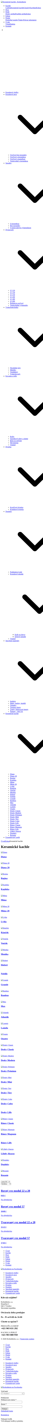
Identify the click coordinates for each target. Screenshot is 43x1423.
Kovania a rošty (11, 1283)
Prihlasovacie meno (8, 1400)
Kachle (8, 6)
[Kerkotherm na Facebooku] (11, 1269)
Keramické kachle (12, 1291)
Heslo (4, 1404)
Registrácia (5, 1415)
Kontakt (8, 26)
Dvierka (8, 1285)
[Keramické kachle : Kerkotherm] (13, 2)
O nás (8, 22)
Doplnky (9, 1287)
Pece (7, 10)
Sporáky (9, 1277)
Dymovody (10, 1279)
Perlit (7, 12)
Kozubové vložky (12, 1273)
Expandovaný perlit (13, 1293)
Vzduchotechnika (12, 1281)
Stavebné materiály (12, 1289)
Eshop (8, 16)
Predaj (8, 18)
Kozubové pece (11, 1275)
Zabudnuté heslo (7, 1411)
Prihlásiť (4, 1409)
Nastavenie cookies (27, 1339)
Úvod (3, 841)
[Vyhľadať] (23, 1393)
